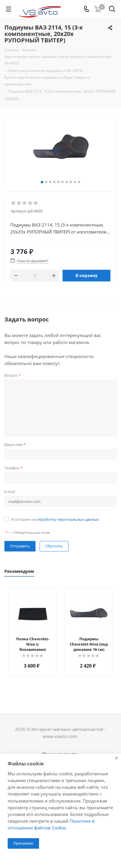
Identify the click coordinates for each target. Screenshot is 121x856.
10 (79, 182)
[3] (25, 203)
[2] (19, 203)
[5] (36, 203)
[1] (13, 203)
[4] (30, 203)
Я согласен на (55, 519)
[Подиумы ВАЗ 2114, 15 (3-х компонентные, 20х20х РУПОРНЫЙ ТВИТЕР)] (60, 149)
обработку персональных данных (68, 519)
